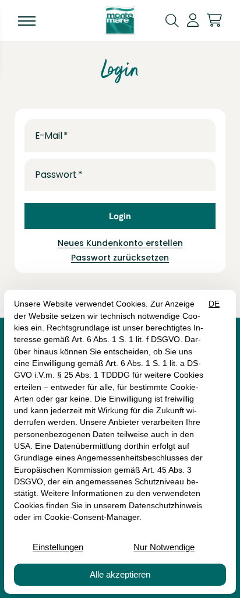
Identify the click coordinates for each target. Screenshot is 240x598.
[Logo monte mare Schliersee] (120, 20)
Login (120, 216)
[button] (172, 19)
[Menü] (26, 20)
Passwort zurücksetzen (120, 257)
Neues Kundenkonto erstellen (120, 243)
